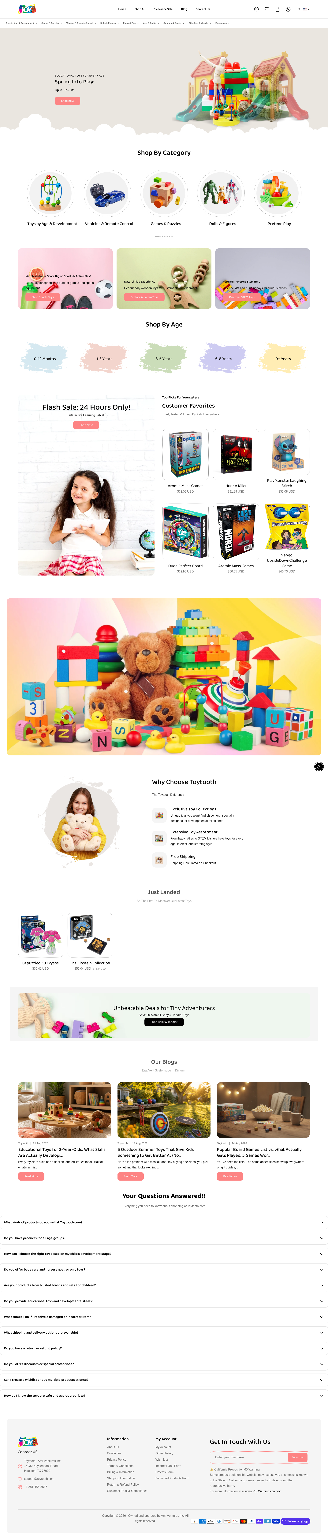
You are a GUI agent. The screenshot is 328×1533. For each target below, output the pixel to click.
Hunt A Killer (236, 486)
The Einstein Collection (90, 963)
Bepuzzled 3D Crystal (40, 963)
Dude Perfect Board (185, 566)
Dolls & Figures (108, 23)
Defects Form (164, 1472)
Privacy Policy (116, 1459)
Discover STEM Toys (242, 297)
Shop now (67, 100)
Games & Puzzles (50, 23)
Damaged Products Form (172, 1478)
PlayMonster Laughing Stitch (287, 483)
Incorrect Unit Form (168, 1465)
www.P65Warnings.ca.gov (262, 1491)
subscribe (297, 1457)
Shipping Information (121, 1478)
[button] (307, 1109)
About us (113, 1447)
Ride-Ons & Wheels (198, 23)
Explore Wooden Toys (144, 297)
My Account (163, 1447)
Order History (164, 1453)
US (298, 9)
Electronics (221, 23)
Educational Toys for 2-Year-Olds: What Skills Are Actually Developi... (62, 1152)
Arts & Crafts (149, 23)
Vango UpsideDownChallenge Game (287, 561)
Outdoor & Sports (172, 23)
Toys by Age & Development (20, 23)
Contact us (114, 1453)
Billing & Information (120, 1472)
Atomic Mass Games (185, 486)
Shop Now (86, 425)
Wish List (161, 1459)
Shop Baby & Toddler (164, 1022)
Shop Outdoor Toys (107, 96)
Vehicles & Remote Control (79, 23)
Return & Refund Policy (123, 1484)
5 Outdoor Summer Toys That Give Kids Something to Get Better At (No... (155, 1152)
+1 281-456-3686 (35, 1486)
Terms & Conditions (120, 1465)
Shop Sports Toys (43, 297)
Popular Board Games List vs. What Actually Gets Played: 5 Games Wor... (259, 1152)
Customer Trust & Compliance (127, 1490)
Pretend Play (129, 23)
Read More (31, 1176)
